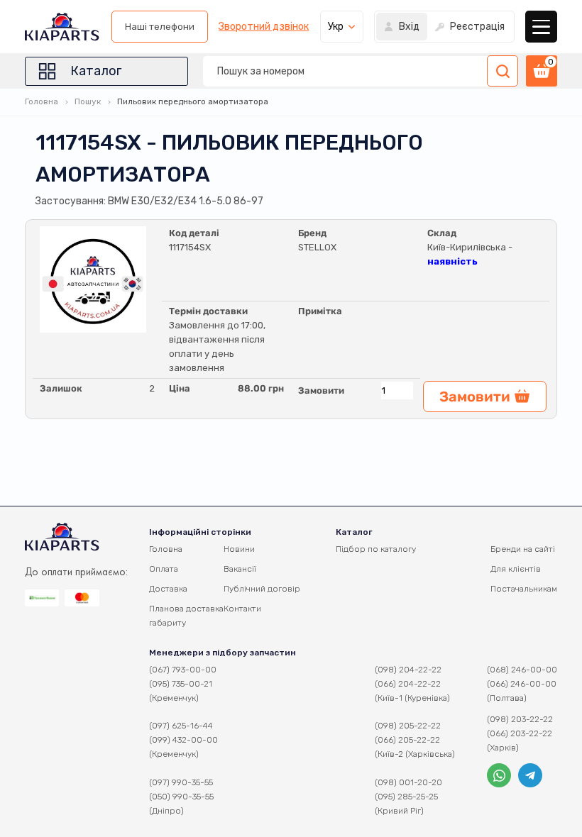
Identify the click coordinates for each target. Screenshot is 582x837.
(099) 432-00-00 (183, 740)
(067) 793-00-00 (182, 670)
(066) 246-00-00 (521, 684)
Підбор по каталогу (376, 549)
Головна (41, 101)
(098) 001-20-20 (408, 782)
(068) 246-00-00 (522, 670)
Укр (336, 27)
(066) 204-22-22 (408, 684)
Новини (239, 549)
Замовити (321, 390)
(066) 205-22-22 (407, 740)
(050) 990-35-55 (181, 797)
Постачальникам (523, 589)
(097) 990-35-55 (181, 782)
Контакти (242, 609)
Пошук (88, 101)
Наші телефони (159, 26)
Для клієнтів (515, 569)
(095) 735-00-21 (180, 684)
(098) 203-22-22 (520, 719)
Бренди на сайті (522, 549)
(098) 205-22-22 (408, 726)
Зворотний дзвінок (264, 27)
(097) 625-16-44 (181, 726)
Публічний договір (262, 589)
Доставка (168, 589)
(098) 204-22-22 (408, 670)
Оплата (163, 569)
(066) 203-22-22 (519, 733)
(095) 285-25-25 (406, 797)
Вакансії (240, 569)
